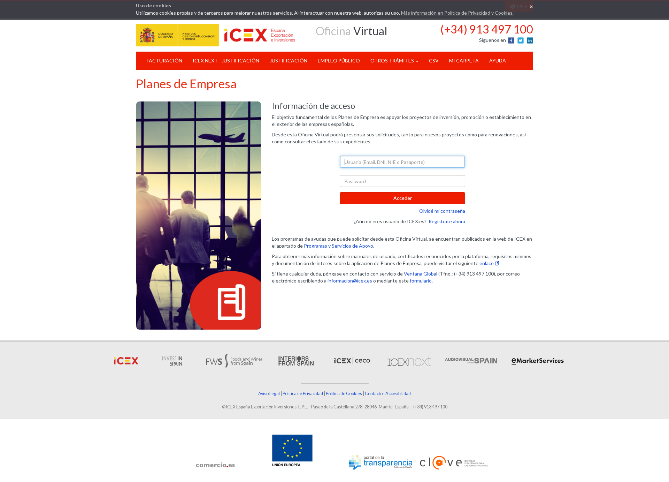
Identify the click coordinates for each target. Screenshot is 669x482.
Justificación (288, 60)
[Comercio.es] (215, 465)
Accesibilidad (398, 393)
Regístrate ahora (447, 221)
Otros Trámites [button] (392, 60)
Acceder (402, 198)
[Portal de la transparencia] (380, 462)
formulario (421, 281)
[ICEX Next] (408, 360)
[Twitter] (521, 40)
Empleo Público (339, 60)
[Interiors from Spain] (296, 360)
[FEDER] (292, 449)
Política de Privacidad (303, 393)
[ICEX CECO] (351, 360)
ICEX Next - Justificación (226, 60)
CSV (434, 60)
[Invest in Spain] (172, 360)
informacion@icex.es (350, 281)
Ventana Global (420, 274)
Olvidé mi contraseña (442, 211)
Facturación (164, 60)
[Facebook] (511, 40)
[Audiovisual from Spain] (470, 360)
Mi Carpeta (464, 60)
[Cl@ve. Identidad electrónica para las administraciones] (454, 463)
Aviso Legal (269, 393)
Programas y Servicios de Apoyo (338, 246)
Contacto (374, 393)
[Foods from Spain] (234, 360)
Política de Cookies (344, 393)
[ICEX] (126, 360)
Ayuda (497, 60)
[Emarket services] (537, 360)
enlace (487, 263)
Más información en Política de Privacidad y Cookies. (457, 13)
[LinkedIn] (530, 40)
